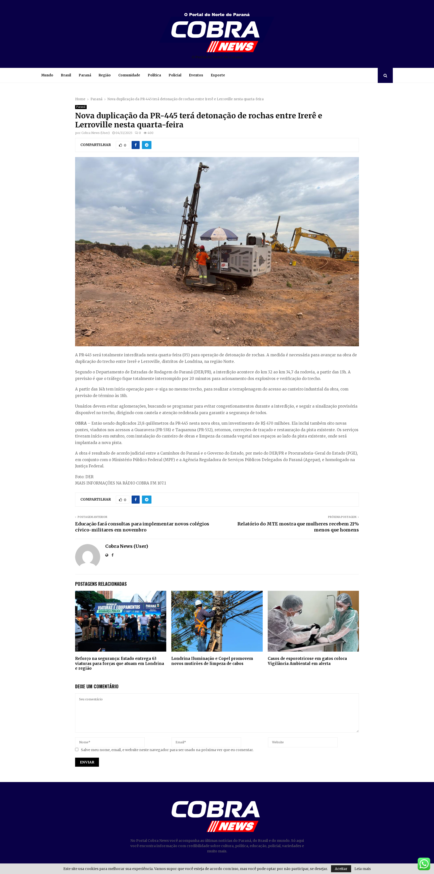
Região (105, 75)
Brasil (66, 75)
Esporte (218, 75)
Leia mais (362, 868)
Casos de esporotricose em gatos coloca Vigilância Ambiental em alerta (307, 661)
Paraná (85, 75)
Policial (175, 75)
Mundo (47, 75)
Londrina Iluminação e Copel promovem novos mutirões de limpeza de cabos (212, 661)
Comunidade (129, 75)
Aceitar (341, 868)
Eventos (196, 75)
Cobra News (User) (95, 133)
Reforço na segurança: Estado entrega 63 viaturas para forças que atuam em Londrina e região (119, 663)
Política (154, 75)
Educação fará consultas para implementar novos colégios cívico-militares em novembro (142, 527)
